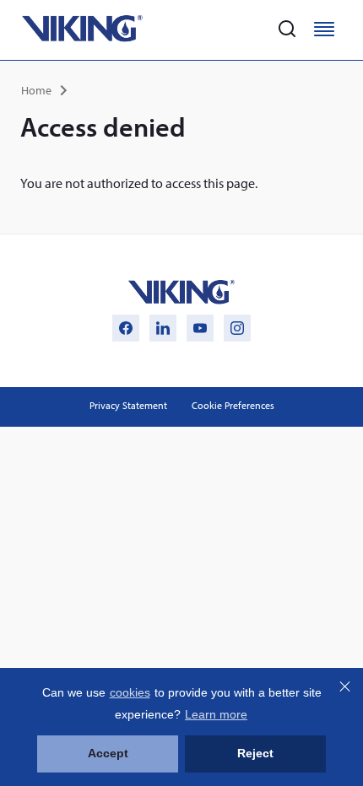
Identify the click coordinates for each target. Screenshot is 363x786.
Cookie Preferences (233, 405)
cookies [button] (130, 692)
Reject (255, 753)
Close (344, 686)
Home (36, 90)
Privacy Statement (128, 405)
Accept (108, 753)
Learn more (216, 714)
